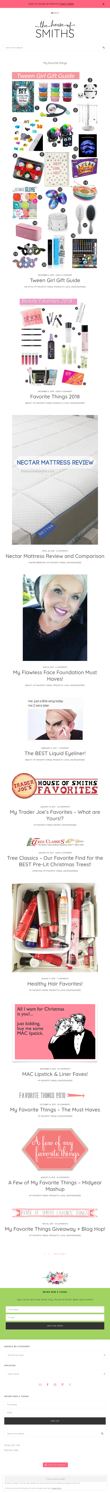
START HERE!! (66, 3)
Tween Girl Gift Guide (55, 280)
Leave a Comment (63, 275)
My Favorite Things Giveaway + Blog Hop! (55, 1229)
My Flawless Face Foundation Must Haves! (55, 675)
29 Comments (63, 1104)
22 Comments (63, 807)
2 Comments (62, 551)
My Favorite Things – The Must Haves (55, 1109)
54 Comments (61, 1224)
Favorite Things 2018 (55, 396)
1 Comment (63, 748)
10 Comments (63, 1069)
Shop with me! (12, 1445)
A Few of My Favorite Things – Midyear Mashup (55, 1185)
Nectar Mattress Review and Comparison (55, 556)
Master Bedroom (37, 562)
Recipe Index (11, 1450)
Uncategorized (78, 287)
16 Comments (63, 1177)
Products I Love (62, 287)
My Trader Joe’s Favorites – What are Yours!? (55, 815)
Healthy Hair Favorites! (55, 983)
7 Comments (62, 978)
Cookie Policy (56, 1488)
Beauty (28, 403)
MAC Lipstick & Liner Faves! (55, 1074)
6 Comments (61, 667)
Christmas (37, 871)
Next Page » (59, 1254)
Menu (56, 13)
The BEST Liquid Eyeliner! (55, 753)
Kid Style (28, 287)
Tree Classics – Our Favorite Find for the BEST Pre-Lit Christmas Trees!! (55, 861)
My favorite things (43, 287)
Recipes (57, 825)
